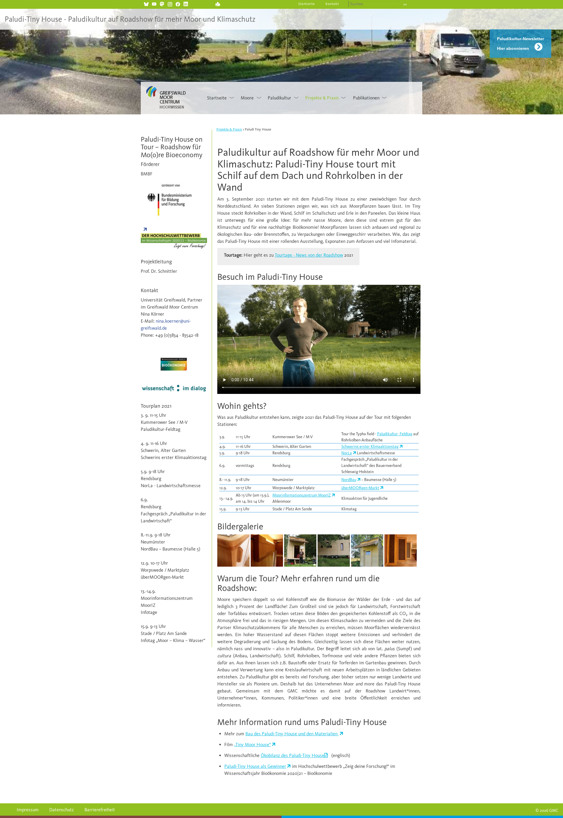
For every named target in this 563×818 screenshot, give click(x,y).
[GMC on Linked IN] (185, 3)
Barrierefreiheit (99, 809)
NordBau (348, 479)
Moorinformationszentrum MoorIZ (301, 495)
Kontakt (332, 4)
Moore (247, 98)
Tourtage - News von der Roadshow (309, 255)
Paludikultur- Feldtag (394, 433)
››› (405, 4)
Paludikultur (279, 98)
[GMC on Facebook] (177, 3)
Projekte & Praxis (322, 98)
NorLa (346, 453)
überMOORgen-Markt (360, 487)
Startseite (306, 4)
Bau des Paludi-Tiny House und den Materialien (292, 733)
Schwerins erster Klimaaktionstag (369, 446)
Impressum (28, 809)
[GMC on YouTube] (154, 3)
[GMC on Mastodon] (162, 3)
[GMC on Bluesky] (146, 3)
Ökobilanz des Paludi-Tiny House (292, 755)
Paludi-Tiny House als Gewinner (255, 766)
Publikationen (366, 98)
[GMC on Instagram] (169, 3)
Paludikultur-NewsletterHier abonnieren (520, 43)
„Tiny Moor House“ (252, 744)
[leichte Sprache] (217, 3)
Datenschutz (61, 809)
